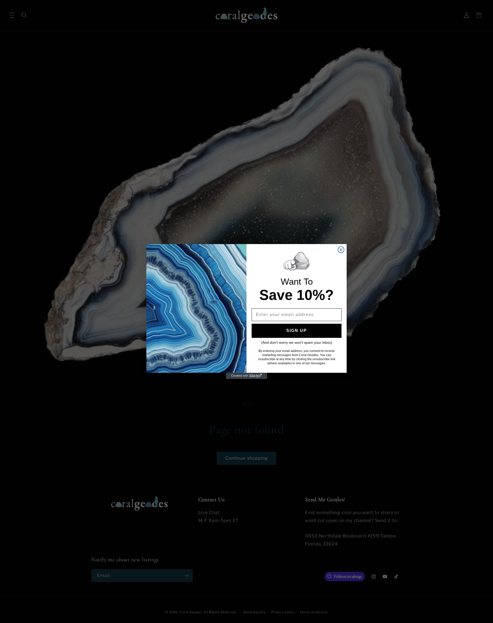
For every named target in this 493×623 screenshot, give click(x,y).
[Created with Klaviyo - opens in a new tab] (246, 376)
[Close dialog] (341, 250)
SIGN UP (296, 330)
